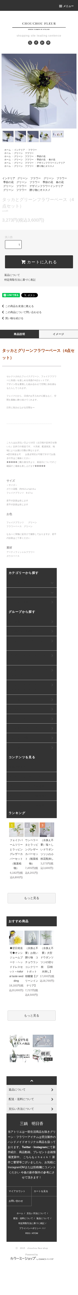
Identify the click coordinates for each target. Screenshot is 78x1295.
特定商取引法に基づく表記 (20, 279)
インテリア (19, 150)
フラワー (32, 150)
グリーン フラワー (24, 153)
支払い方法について (36, 1213)
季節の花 (41, 156)
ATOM (35, 1233)
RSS (27, 1233)
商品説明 (19, 334)
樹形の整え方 (17, 767)
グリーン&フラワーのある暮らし (29, 786)
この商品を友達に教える (19, 306)
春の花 (52, 159)
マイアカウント (17, 1191)
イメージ (58, 334)
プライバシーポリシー (30, 1228)
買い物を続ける (14, 318)
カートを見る (41, 1191)
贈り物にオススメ (45, 166)
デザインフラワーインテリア (51, 163)
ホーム (7, 150)
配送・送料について (23, 1218)
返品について (12, 275)
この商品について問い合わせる (23, 312)
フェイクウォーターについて (27, 776)
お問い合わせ (16, 1201)
